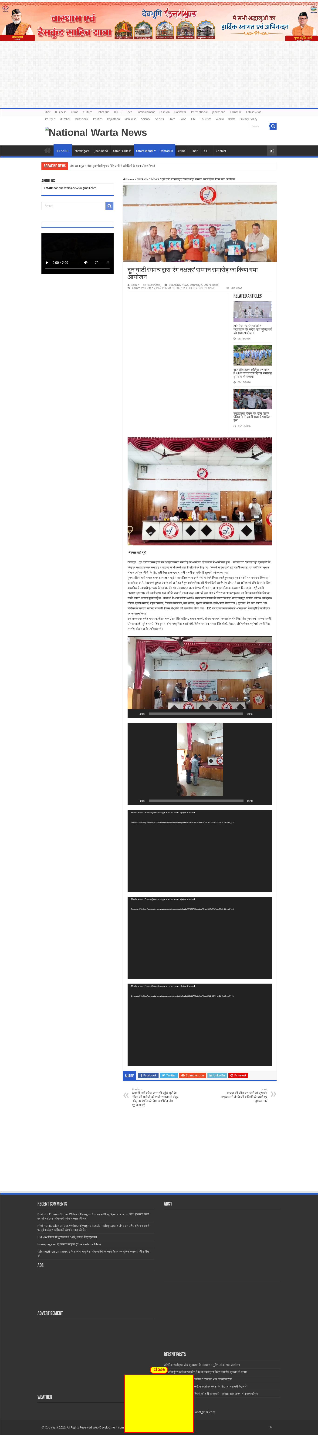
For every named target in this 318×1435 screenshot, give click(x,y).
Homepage (44, 1244)
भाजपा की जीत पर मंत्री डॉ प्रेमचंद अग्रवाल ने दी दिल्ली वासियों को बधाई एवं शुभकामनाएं (244, 1095)
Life (193, 119)
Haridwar (180, 112)
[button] (199, 677)
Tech (129, 112)
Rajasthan (113, 119)
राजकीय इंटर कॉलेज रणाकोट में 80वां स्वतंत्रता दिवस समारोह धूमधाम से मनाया (252, 373)
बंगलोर (231, 119)
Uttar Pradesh (122, 151)
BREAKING (63, 151)
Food (183, 119)
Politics (97, 119)
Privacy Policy (248, 119)
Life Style (49, 119)
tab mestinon (46, 1251)
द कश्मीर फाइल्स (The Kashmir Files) (79, 1244)
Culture (87, 112)
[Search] (273, 126)
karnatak (235, 112)
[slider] (196, 713)
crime (74, 112)
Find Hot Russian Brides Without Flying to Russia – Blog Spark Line (80, 1214)
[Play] (133, 713)
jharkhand (218, 112)
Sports (159, 119)
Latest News (253, 112)
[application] (200, 677)
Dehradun (103, 112)
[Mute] (258, 713)
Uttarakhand (144, 151)
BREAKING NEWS (148, 179)
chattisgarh (82, 151)
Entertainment (146, 112)
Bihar (47, 112)
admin (135, 284)
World (220, 119)
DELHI (118, 112)
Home (47, 150)
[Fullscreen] (266, 713)
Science (146, 119)
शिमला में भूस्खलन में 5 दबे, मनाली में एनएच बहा (72, 1237)
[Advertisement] (159, 1155)
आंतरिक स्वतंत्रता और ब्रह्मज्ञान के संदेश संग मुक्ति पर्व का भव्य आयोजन (252, 329)
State (172, 119)
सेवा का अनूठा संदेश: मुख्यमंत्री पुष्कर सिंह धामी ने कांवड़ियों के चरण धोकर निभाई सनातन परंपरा (120, 166)
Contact (221, 151)
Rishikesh (130, 119)
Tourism (205, 119)
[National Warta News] (96, 131)
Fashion (164, 112)
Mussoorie (81, 119)
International (199, 112)
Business (60, 112)
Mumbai (65, 119)
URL (40, 1237)
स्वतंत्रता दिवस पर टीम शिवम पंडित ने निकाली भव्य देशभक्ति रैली (251, 416)
